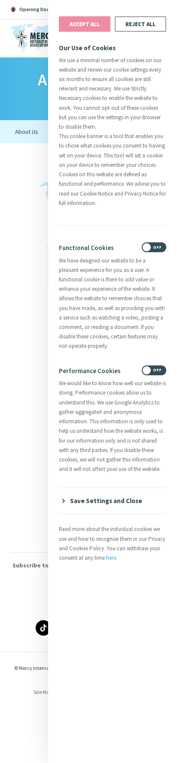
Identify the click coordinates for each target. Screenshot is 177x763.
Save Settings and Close (106, 501)
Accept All (85, 24)
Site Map (43, 692)
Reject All (140, 24)
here (111, 557)
